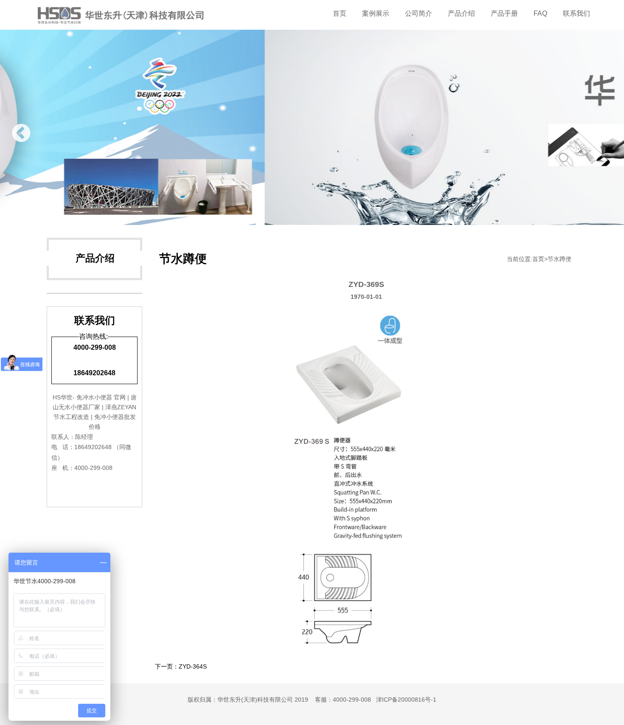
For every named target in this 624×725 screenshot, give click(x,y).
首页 (339, 13)
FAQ (540, 13)
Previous (21, 133)
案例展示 (375, 13)
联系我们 (576, 13)
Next (602, 133)
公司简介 (418, 13)
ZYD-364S (193, 666)
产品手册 (504, 13)
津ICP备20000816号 (403, 699)
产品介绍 (461, 13)
